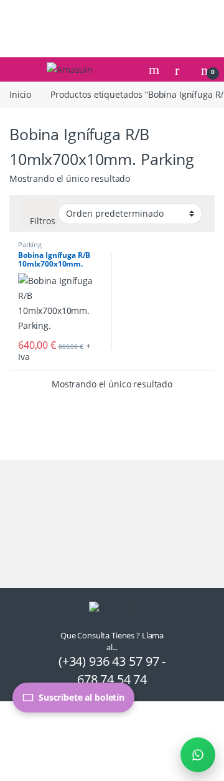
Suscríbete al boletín (81, 697)
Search (155, 70)
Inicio (20, 94)
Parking (30, 244)
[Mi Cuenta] (182, 69)
